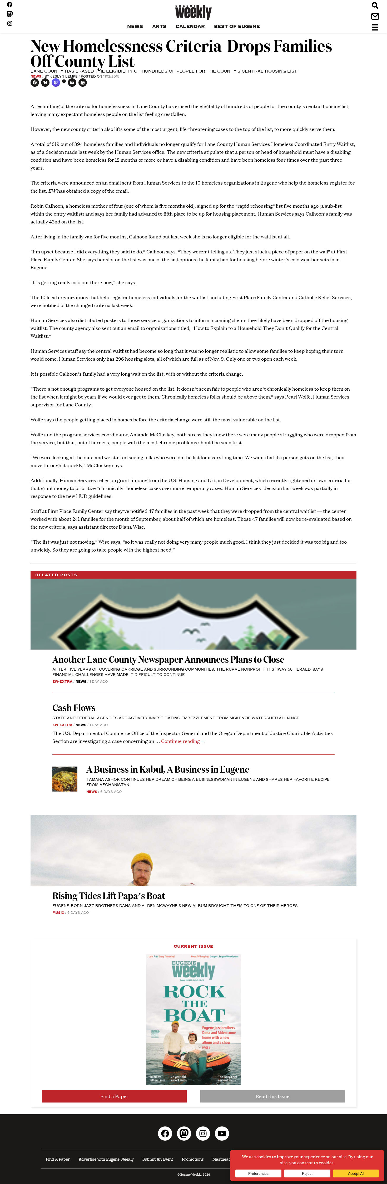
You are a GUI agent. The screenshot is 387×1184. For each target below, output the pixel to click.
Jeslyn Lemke (64, 76)
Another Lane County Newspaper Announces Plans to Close (168, 659)
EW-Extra (62, 681)
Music (58, 912)
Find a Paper (114, 1096)
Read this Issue (273, 1096)
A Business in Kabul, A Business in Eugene (167, 768)
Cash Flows (74, 707)
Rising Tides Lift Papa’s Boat (108, 895)
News (36, 76)
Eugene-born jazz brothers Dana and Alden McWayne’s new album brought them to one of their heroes (175, 905)
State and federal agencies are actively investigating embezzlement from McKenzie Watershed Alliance (175, 717)
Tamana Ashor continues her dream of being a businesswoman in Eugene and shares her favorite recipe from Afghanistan (208, 781)
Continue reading (183, 741)
